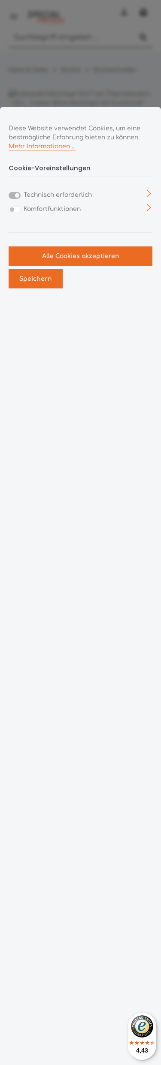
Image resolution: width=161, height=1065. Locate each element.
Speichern (35, 279)
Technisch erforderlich (58, 195)
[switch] (15, 209)
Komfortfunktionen (52, 209)
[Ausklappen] (149, 193)
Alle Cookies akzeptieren (80, 256)
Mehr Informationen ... (42, 146)
